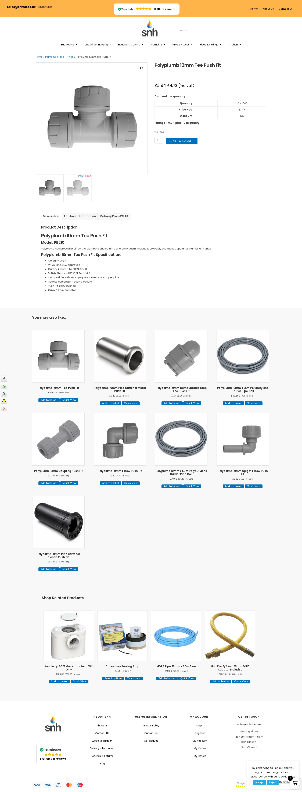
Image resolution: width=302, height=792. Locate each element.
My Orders (200, 748)
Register (200, 733)
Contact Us (286, 9)
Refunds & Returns (102, 756)
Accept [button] (259, 782)
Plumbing (156, 44)
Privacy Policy (151, 725)
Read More (286, 782)
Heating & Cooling (129, 44)
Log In (199, 725)
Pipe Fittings (66, 57)
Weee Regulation (102, 741)
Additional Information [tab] (80, 216)
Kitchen (233, 44)
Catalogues (151, 741)
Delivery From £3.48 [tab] (114, 216)
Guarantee (151, 733)
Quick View (69, 400)
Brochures (45, 7)
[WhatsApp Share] (4, 386)
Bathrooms (67, 44)
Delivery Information (102, 748)
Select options (113, 678)
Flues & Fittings (209, 44)
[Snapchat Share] (4, 401)
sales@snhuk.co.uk (22, 7)
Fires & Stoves (180, 44)
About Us (268, 9)
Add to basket (182, 140)
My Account (200, 741)
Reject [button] (272, 782)
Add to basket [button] (49, 400)
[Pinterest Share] (4, 408)
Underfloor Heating (96, 44)
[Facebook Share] (4, 379)
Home (254, 9)
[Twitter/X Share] (4, 393)
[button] (238, 31)
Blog (102, 763)
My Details (200, 756)
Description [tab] (51, 216)
